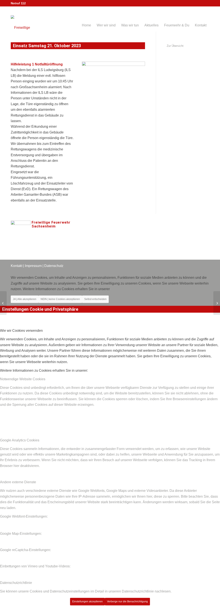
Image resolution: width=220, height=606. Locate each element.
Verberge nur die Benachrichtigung (127, 601)
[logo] (27, 20)
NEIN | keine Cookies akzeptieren (60, 299)
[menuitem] (86, 19)
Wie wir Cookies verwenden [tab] (21, 330)
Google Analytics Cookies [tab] (19, 440)
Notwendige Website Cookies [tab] (22, 379)
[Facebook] (106, 230)
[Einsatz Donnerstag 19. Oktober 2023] (3, 303)
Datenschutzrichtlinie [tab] (16, 583)
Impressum (33, 266)
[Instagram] (119, 230)
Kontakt (16, 266)
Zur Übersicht (175, 45)
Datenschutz (53, 266)
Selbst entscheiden (95, 299)
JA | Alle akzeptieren (24, 299)
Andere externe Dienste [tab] (18, 482)
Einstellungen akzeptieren (87, 601)
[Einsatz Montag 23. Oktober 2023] (216, 303)
